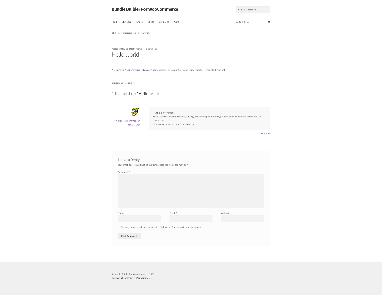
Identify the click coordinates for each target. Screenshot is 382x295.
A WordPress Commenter (127, 120)
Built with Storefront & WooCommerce (132, 277)
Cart (176, 21)
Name (121, 213)
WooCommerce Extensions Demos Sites (144, 69)
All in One (164, 21)
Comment (124, 172)
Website (225, 213)
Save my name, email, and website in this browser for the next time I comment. (161, 227)
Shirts (151, 21)
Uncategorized (129, 32)
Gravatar (190, 124)
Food (114, 21)
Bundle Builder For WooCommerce (145, 9)
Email (173, 213)
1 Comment (151, 48)
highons (140, 48)
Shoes (140, 21)
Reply (264, 133)
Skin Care (126, 21)
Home (117, 32)
